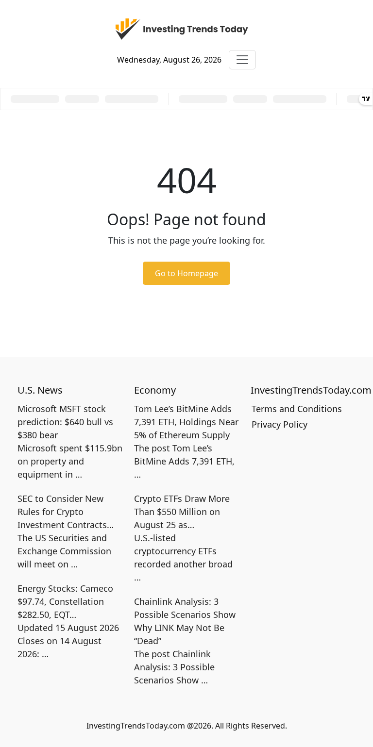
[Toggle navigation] (242, 59)
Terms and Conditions (297, 409)
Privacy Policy (279, 424)
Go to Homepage (186, 273)
